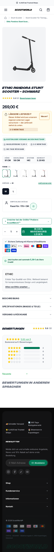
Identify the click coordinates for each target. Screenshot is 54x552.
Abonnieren (40, 463)
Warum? (44, 116)
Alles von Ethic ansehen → (17, 287)
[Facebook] (14, 471)
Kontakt (9, 506)
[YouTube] (27, 471)
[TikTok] (21, 471)
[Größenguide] (33, 206)
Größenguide (45, 183)
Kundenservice (13, 491)
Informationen (12, 498)
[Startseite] (5, 18)
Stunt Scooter (16, 18)
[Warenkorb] (48, 9)
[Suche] (40, 9)
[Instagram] (8, 471)
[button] (14, 348)
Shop (8, 483)
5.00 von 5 (26, 339)
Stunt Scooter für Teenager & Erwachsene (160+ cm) (37, 18)
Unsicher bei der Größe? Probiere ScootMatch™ (28, 221)
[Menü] (5, 9)
